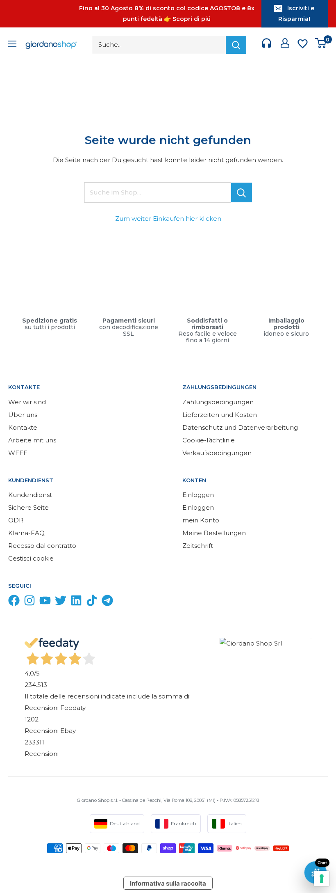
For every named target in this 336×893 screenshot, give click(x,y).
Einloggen (198, 495)
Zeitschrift (197, 546)
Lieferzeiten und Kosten (219, 415)
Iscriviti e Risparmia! (296, 14)
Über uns (22, 415)
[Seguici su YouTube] (45, 602)
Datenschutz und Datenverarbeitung (240, 427)
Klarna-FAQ (26, 533)
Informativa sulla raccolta (168, 883)
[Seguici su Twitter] (60, 602)
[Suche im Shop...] (241, 192)
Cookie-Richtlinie (208, 440)
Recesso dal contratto (42, 546)
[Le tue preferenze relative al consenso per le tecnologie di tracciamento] (321, 878)
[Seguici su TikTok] (92, 602)
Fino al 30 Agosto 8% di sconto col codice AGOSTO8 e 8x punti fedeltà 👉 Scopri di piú (166, 14)
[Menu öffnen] (12, 45)
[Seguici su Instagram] (29, 602)
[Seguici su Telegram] (107, 602)
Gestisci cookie (31, 558)
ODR (15, 520)
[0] (321, 45)
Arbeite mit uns (32, 440)
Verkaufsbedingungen (217, 453)
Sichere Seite (28, 507)
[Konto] (285, 44)
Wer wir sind (27, 402)
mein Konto (200, 520)
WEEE (17, 453)
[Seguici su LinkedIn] (76, 602)
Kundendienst (30, 495)
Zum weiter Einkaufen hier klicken (168, 218)
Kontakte (22, 427)
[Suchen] (236, 45)
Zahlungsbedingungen (218, 402)
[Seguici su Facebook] (14, 602)
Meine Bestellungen (214, 533)
